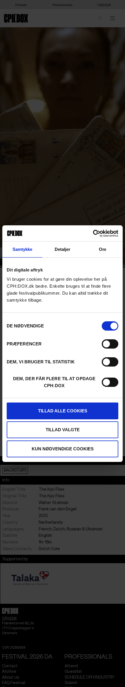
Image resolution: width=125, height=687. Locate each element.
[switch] (110, 344)
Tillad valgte (63, 429)
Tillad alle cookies (62, 410)
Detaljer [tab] (63, 249)
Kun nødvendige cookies (63, 448)
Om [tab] (102, 249)
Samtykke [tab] (22, 249)
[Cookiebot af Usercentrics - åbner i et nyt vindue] (92, 233)
